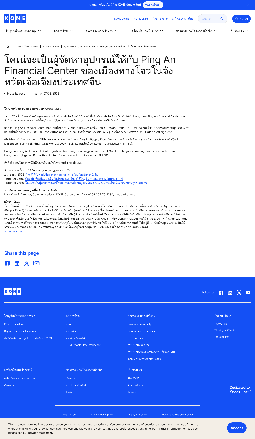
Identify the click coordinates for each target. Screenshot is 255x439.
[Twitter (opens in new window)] (239, 292)
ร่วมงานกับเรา (135, 385)
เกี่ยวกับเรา (135, 370)
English (164, 18)
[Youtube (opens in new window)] (248, 292)
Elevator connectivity (139, 324)
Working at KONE (224, 330)
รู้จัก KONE (133, 378)
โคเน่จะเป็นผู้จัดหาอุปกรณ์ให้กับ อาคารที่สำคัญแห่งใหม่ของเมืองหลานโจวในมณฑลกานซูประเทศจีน (86, 183)
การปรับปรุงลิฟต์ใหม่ (139, 344)
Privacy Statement (137, 414)
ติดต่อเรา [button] (241, 18)
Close (248, 4)
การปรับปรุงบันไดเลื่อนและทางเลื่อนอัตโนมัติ (151, 351)
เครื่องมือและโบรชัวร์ (18, 370)
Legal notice (69, 414)
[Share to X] (27, 262)
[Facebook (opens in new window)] (221, 292)
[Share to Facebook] (7, 262)
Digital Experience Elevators (20, 331)
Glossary (9, 385)
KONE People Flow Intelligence (83, 344)
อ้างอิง (69, 392)
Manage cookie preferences (177, 414)
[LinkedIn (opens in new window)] (230, 292)
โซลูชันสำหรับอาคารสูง (19, 316)
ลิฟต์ (68, 324)
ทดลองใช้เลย (153, 5)
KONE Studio (121, 18)
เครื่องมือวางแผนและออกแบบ (20, 378)
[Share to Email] (36, 262)
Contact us (220, 323)
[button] (24, 31)
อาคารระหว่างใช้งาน (141, 316)
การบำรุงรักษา (135, 337)
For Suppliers (221, 336)
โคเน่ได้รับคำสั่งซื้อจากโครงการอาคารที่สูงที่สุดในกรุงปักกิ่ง (62, 174)
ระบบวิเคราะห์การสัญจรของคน (144, 358)
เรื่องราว (70, 378)
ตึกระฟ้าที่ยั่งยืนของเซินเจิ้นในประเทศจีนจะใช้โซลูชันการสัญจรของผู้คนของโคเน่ (74, 178)
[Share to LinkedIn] (17, 262)
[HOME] (7, 46)
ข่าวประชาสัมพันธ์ (51, 46)
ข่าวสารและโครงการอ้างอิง (26, 46)
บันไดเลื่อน (72, 331)
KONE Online (141, 18)
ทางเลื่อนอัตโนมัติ (75, 337)
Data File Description (101, 414)
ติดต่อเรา (132, 392)
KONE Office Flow (14, 324)
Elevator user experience (142, 331)
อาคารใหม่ (73, 316)
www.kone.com (14, 231)
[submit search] (222, 18)
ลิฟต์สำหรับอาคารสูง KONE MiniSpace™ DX (28, 337)
